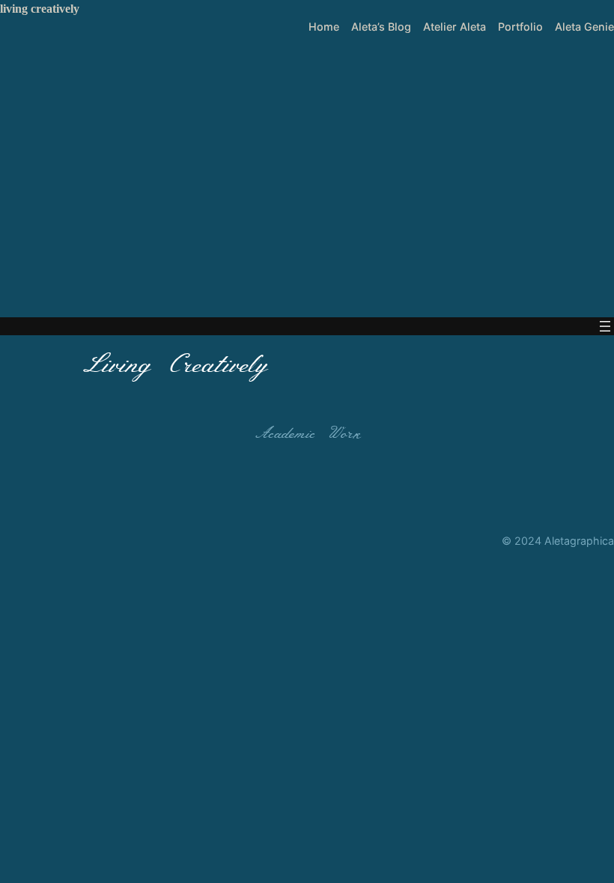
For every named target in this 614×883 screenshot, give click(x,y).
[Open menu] (605, 326)
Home (323, 26)
